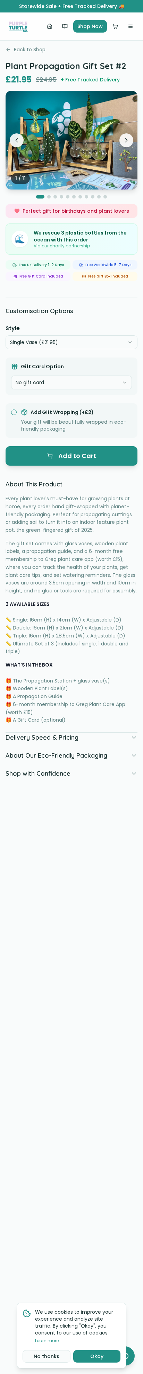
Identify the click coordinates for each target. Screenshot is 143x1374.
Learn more (47, 1341)
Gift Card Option (42, 366)
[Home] (50, 26)
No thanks (46, 1356)
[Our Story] (65, 26)
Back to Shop (29, 49)
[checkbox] (14, 412)
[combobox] (71, 342)
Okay (96, 1356)
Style (13, 328)
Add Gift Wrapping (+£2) (62, 412)
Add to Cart (77, 455)
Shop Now (90, 26)
